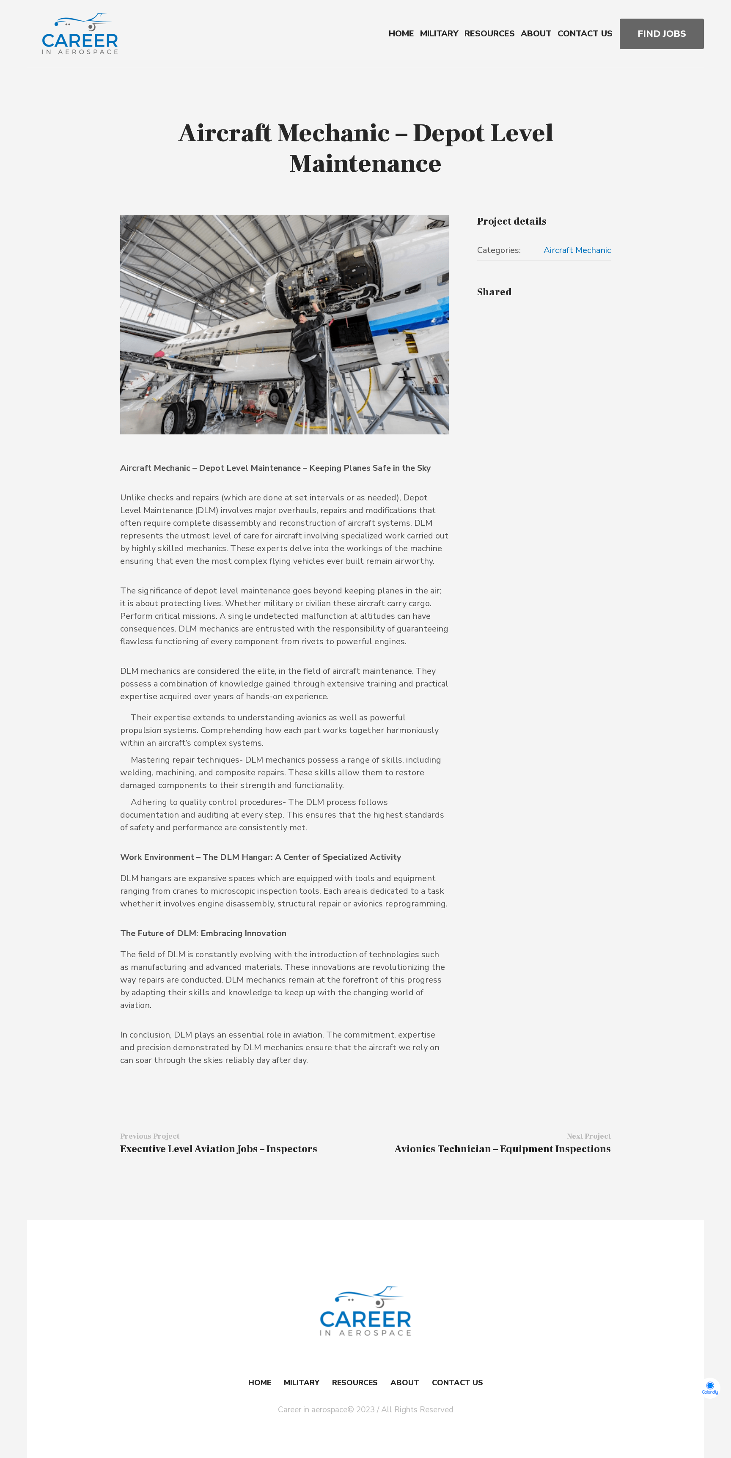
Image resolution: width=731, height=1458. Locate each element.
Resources (355, 1383)
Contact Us (457, 1383)
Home (259, 1383)
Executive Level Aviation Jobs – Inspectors (218, 1149)
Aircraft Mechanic (577, 250)
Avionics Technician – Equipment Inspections (502, 1149)
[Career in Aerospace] (365, 1311)
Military (301, 1383)
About (404, 1383)
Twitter (498, 316)
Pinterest (514, 316)
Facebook (483, 316)
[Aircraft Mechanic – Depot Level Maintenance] (284, 324)
